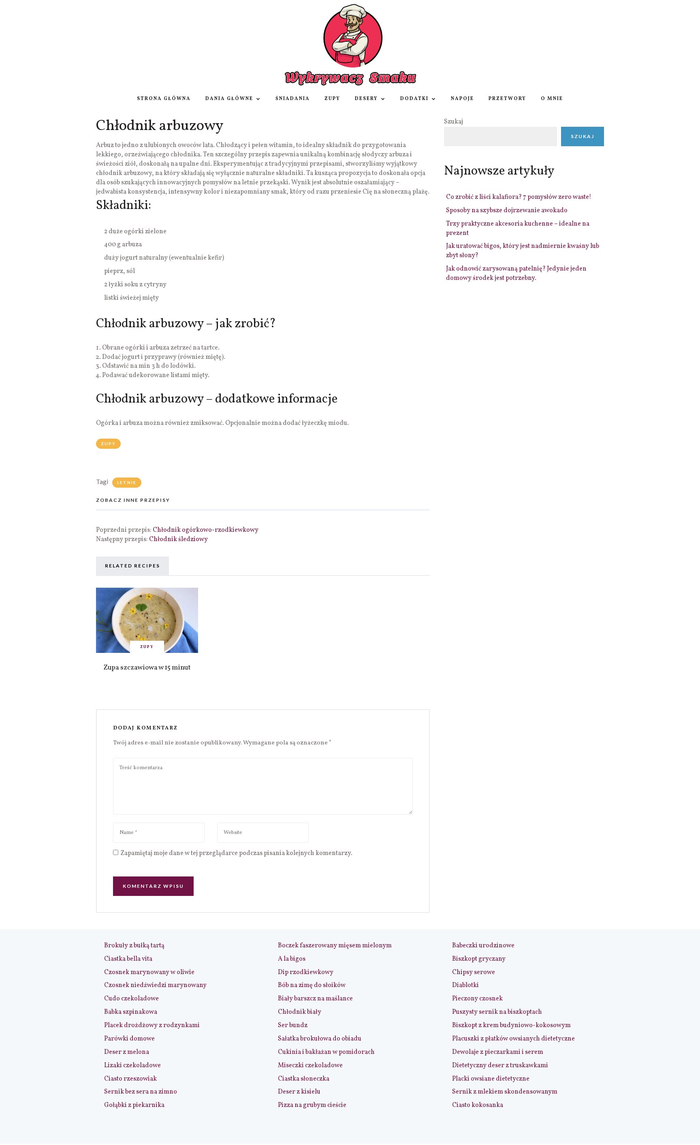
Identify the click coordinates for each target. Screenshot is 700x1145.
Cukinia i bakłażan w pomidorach (326, 1052)
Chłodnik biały (299, 1012)
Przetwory (507, 99)
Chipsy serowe (473, 972)
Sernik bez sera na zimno (140, 1091)
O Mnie (552, 99)
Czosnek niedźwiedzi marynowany (155, 985)
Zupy (332, 99)
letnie (127, 482)
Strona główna (164, 99)
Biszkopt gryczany (479, 959)
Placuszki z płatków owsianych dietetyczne (513, 1038)
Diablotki (465, 985)
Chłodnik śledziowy (178, 539)
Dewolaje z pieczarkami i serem (497, 1052)
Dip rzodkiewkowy (305, 972)
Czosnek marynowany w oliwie (149, 972)
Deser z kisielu (299, 1091)
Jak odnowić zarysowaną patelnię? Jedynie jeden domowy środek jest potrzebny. (516, 273)
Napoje (462, 99)
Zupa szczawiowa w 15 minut (147, 667)
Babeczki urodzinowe (483, 945)
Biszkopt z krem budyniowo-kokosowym (511, 1025)
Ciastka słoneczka (303, 1079)
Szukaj (453, 121)
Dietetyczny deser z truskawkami (500, 1065)
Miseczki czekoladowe (310, 1065)
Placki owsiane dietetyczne (490, 1079)
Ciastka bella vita (128, 959)
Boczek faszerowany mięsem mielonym (335, 945)
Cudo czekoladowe (131, 998)
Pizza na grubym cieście (312, 1105)
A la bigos (291, 959)
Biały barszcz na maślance (315, 998)
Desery (366, 99)
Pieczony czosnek (477, 998)
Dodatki (414, 99)
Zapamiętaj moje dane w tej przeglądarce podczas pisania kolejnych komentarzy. (236, 853)
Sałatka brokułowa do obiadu (319, 1038)
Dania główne (229, 99)
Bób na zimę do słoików (312, 985)
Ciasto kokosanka (477, 1105)
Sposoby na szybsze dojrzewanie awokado (507, 210)
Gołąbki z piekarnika (134, 1105)
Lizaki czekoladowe (132, 1065)
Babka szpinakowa (130, 1012)
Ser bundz (292, 1025)
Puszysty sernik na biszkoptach (497, 1012)
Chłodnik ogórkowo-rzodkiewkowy (205, 530)
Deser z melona (126, 1052)
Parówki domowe (129, 1038)
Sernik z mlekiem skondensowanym (504, 1091)
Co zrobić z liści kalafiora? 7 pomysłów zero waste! (518, 197)
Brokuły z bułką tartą (134, 945)
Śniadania (292, 99)
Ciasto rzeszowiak (130, 1079)
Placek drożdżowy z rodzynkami (152, 1025)
